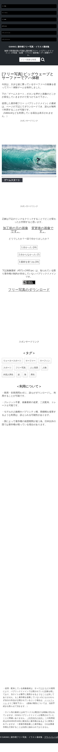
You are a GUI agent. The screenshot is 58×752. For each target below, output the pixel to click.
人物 (44, 367)
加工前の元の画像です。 (15, 229)
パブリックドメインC (6, 39)
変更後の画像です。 (42, 229)
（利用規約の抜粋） (35, 718)
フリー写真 (4, 6)
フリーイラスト (5, 12)
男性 (33, 374)
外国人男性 (8, 374)
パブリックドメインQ (6, 32)
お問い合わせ (4, 26)
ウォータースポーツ (12, 360)
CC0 (42, 688)
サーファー (30, 360)
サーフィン (45, 360)
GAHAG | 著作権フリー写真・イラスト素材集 (29, 47)
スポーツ (7, 367)
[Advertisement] (29, 132)
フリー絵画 (4, 19)
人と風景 (34, 367)
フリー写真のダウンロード (29, 290)
